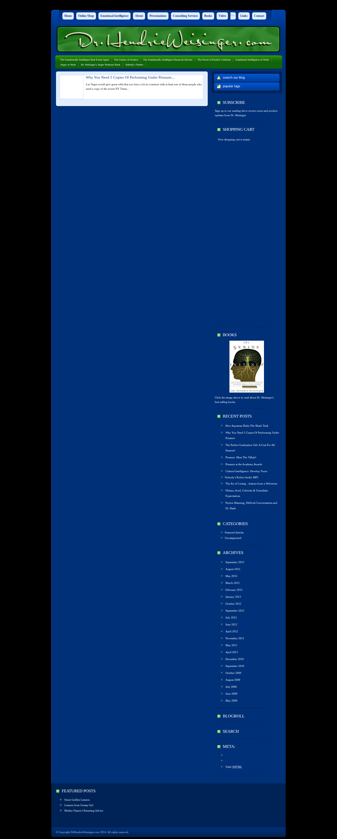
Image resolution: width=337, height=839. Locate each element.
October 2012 (233, 603)
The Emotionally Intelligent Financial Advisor (167, 59)
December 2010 (234, 659)
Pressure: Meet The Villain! (240, 457)
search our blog (234, 77)
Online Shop (86, 16)
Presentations (158, 16)
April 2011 (231, 652)
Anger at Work (68, 64)
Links (244, 16)
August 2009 (232, 679)
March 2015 (232, 582)
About (139, 16)
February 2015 (234, 589)
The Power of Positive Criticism (214, 59)
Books (208, 16)
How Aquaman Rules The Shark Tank (246, 425)
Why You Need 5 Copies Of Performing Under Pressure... (130, 77)
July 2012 (231, 617)
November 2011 (234, 638)
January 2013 (233, 596)
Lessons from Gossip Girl (78, 805)
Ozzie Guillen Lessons (77, 799)
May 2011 (231, 645)
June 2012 (231, 624)
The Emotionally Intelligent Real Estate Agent (84, 59)
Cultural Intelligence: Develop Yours (246, 471)
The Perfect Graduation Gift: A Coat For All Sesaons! (250, 447)
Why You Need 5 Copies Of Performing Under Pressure (252, 435)
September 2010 (234, 665)
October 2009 (233, 672)
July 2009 (231, 686)
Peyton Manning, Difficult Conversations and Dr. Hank (251, 505)
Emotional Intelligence (114, 16)
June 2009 (231, 693)
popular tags (231, 86)
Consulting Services (185, 16)
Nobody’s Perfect (134, 64)
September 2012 (234, 610)
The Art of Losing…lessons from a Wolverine (251, 483)
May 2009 (231, 700)
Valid (233, 766)
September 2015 (234, 562)
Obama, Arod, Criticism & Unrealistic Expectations (246, 493)
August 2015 (232, 569)
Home (68, 16)
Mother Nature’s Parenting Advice (83, 810)
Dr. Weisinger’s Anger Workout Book (100, 64)
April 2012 (231, 631)
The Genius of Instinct (126, 59)
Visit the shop (225, 143)
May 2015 (231, 575)
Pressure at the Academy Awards (243, 464)
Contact (259, 16)
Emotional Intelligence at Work (252, 59)
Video (222, 16)
